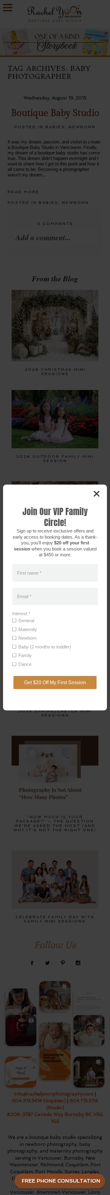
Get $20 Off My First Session (55, 682)
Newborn (27, 638)
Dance (24, 664)
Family (25, 655)
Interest (21, 613)
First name (29, 572)
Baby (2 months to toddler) (44, 646)
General (26, 620)
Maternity (27, 629)
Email (24, 596)
